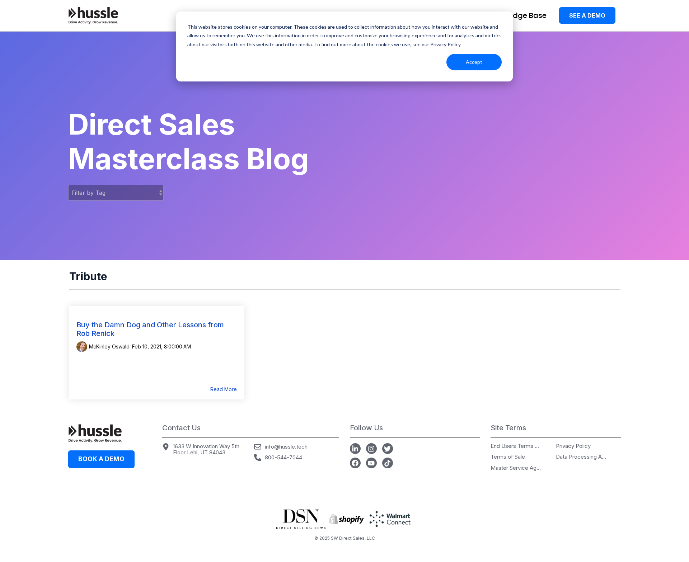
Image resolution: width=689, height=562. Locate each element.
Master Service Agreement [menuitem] (516, 468)
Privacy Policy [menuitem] (573, 446)
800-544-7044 (283, 457)
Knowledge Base (517, 15)
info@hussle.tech (286, 446)
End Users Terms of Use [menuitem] (516, 446)
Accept (474, 62)
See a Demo (587, 15)
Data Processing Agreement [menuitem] (581, 457)
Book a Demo (101, 459)
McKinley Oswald (109, 346)
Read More (223, 389)
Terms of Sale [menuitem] (508, 457)
